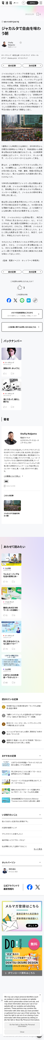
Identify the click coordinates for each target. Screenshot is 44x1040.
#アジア (4, 58)
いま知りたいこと (9, 814)
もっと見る (38, 849)
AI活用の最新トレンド (9, 827)
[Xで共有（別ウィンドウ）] (15, 300)
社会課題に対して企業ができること (14, 846)
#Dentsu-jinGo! (12, 58)
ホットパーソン (8, 862)
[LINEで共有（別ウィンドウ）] (22, 300)
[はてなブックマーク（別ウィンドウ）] (28, 300)
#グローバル (35, 55)
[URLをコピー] (35, 300)
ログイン (32, 3)
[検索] (23, 3)
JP (14, 3)
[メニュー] (41, 3)
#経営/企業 (15, 55)
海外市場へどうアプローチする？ (13, 840)
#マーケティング (6, 55)
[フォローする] (21, 43)
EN (17, 3)
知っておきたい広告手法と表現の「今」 (15, 821)
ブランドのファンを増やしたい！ (12, 834)
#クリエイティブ (25, 55)
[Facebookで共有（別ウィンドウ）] (9, 300)
